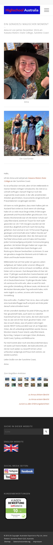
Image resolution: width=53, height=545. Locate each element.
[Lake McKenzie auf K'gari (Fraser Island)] (39, 379)
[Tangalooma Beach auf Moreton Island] (26, 379)
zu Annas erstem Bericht (39, 399)
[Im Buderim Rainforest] (46, 385)
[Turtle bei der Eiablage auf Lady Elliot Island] (26, 385)
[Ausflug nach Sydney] (46, 379)
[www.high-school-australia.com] (12, 448)
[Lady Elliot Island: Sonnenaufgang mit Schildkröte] (33, 385)
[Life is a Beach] (7, 379)
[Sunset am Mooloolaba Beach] (20, 379)
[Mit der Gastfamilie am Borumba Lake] (7, 385)
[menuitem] (45, 10)
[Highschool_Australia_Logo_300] (22, 10)
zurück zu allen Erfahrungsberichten (34, 404)
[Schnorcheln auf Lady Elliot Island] (13, 385)
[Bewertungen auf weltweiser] (16, 508)
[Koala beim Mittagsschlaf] (39, 385)
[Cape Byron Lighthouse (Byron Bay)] (13, 379)
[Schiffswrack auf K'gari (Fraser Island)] (33, 379)
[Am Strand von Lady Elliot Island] (20, 385)
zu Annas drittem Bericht (38, 394)
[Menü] (45, 10)
